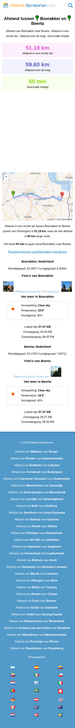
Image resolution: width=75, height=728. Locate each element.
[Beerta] (31, 377)
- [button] (6, 181)
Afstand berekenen (41, 442)
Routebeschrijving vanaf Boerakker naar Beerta (37, 251)
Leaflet (50, 219)
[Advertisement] (37, 129)
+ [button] (6, 176)
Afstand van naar (36, 451)
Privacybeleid (36, 657)
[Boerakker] (8, 292)
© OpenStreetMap (63, 219)
